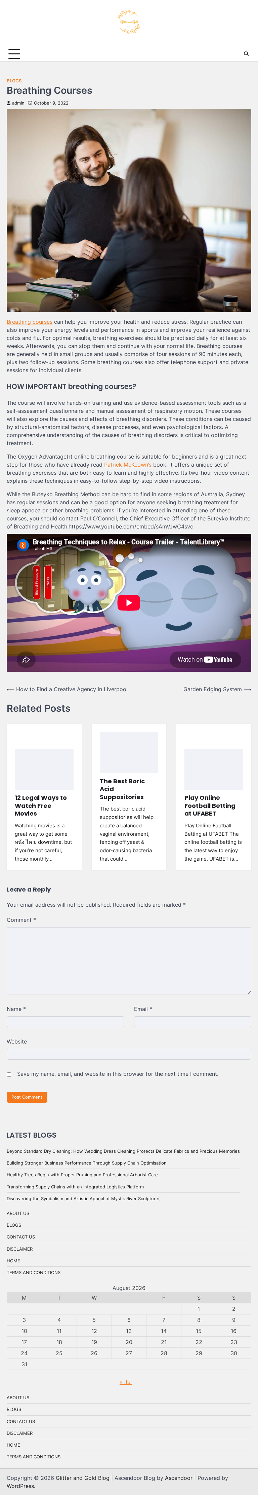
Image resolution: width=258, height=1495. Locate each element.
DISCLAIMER (20, 1249)
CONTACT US (21, 1237)
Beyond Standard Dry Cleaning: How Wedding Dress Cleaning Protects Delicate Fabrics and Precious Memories (123, 1151)
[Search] (246, 54)
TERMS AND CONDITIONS (33, 1272)
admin (18, 103)
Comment (21, 919)
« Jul (126, 1382)
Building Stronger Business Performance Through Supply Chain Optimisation (87, 1163)
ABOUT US (18, 1213)
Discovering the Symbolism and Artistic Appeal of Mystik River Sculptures (84, 1198)
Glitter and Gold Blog (83, 1477)
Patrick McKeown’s (128, 464)
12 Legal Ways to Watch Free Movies (41, 805)
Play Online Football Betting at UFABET (209, 805)
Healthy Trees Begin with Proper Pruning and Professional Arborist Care (82, 1174)
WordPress (20, 1486)
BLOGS (14, 80)
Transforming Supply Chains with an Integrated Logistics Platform (75, 1186)
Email (143, 1009)
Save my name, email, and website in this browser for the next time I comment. (117, 1073)
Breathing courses (29, 321)
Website (17, 1041)
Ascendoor (178, 1477)
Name (16, 1009)
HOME (13, 1260)
